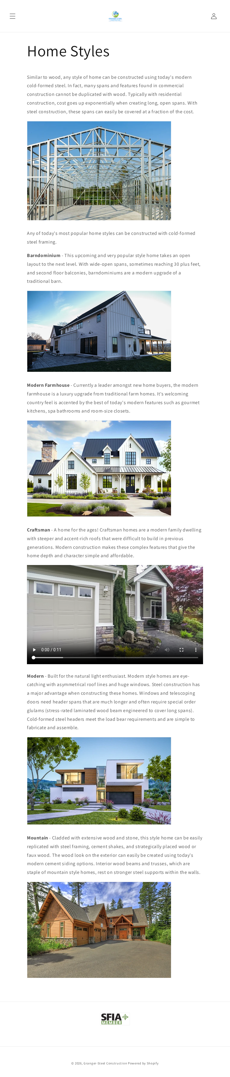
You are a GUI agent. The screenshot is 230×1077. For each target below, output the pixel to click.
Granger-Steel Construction (105, 1063)
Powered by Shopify (143, 1063)
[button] (12, 16)
